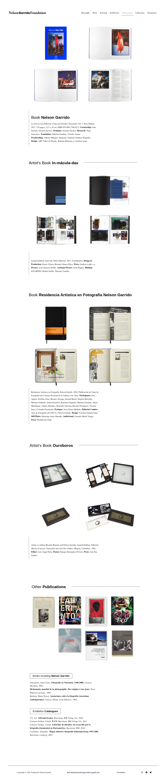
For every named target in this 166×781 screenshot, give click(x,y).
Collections (140, 12)
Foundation (152, 12)
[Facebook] (146, 772)
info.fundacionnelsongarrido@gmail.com (83, 772)
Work (95, 12)
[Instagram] (142, 772)
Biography (85, 12)
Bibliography (127, 12)
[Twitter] (150, 772)
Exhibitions (114, 12)
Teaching (103, 12)
